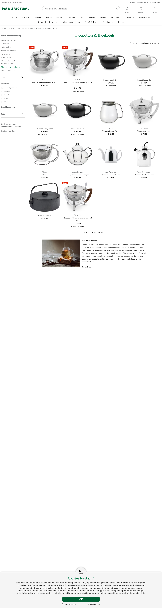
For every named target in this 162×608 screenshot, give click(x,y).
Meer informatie (94, 604)
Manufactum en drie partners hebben (33, 582)
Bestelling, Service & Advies (144, 2)
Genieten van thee (89, 241)
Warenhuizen (6, 2)
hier (131, 593)
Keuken (11, 28)
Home (4, 28)
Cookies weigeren (69, 604)
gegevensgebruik (109, 582)
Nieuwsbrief (17, 2)
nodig (70, 582)
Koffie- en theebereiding (25, 28)
